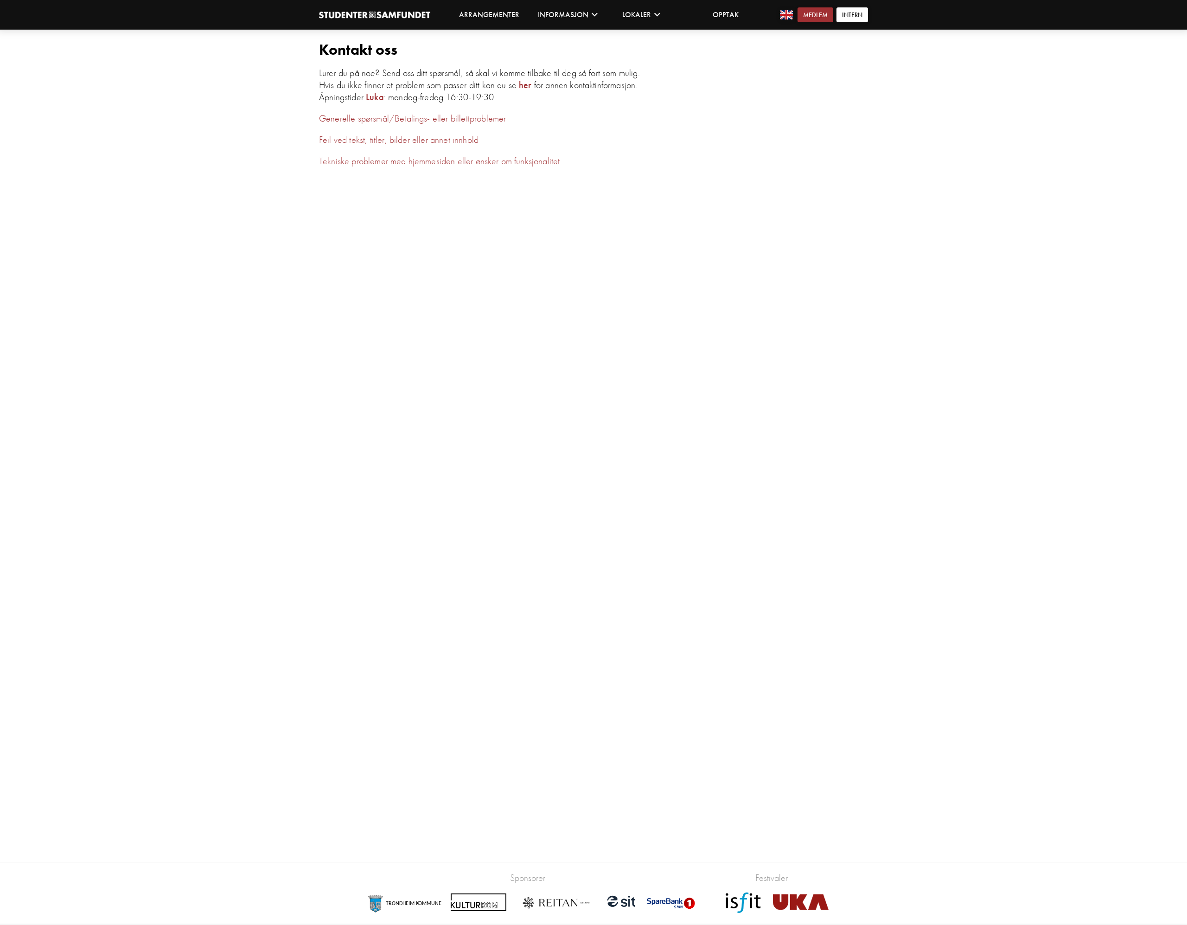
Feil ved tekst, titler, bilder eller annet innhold (399, 140)
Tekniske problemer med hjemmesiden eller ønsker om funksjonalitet (439, 161)
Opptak (726, 14)
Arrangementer (489, 14)
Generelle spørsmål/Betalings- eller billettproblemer (412, 118)
